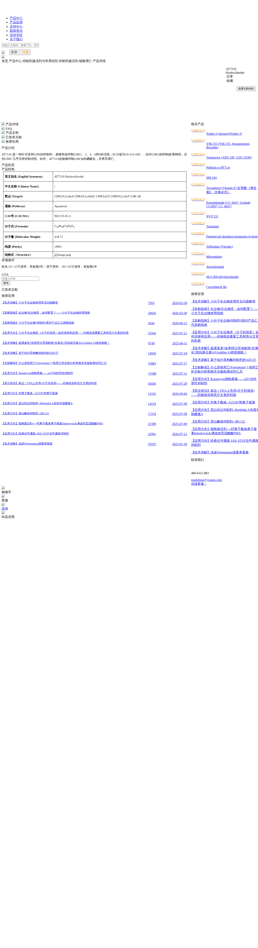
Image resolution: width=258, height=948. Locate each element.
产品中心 (16, 18)
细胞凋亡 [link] (86, 61)
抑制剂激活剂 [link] (69, 61)
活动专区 (16, 35)
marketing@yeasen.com (206, 480)
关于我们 (16, 39)
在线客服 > (199, 483)
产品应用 (16, 22)
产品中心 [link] (16, 61)
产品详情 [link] (99, 61)
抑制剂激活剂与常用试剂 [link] (41, 61)
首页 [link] (5, 61)
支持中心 (16, 26)
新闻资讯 (16, 30)
